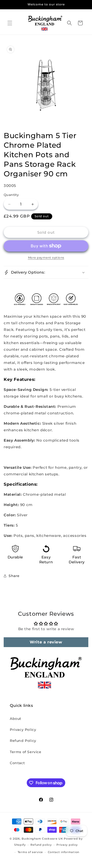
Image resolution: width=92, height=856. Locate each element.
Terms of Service (25, 752)
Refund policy (41, 844)
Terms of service (30, 852)
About (15, 718)
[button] (9, 23)
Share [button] (14, 576)
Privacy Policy (23, 729)
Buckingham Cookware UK (42, 838)
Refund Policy (23, 740)
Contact (17, 763)
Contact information (63, 852)
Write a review (46, 642)
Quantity (11, 195)
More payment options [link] (46, 257)
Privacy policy (67, 844)
